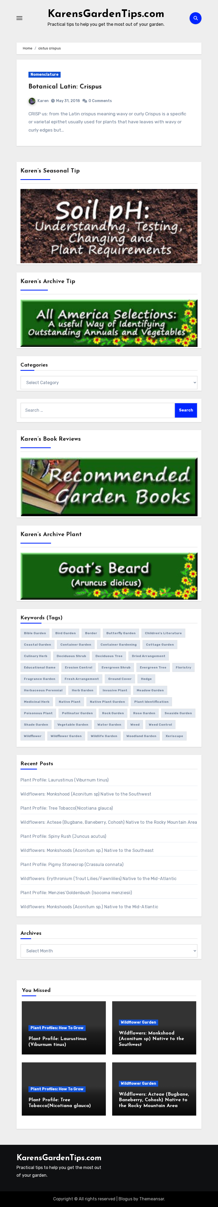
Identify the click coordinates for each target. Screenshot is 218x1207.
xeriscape (174, 736)
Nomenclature (44, 74)
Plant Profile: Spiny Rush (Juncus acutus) (63, 836)
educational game (40, 667)
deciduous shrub (71, 656)
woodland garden (141, 736)
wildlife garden (104, 736)
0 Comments (100, 101)
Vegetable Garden (72, 724)
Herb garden (82, 690)
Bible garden (35, 633)
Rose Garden (144, 713)
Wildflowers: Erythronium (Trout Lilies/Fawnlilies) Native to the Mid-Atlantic (98, 878)
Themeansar (151, 1198)
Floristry (183, 667)
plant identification (151, 702)
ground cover (120, 679)
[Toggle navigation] (19, 18)
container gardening (118, 644)
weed (135, 724)
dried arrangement (148, 656)
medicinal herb (36, 702)
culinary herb (35, 656)
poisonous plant (38, 713)
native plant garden (107, 702)
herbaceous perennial (43, 690)
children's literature (163, 633)
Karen (43, 101)
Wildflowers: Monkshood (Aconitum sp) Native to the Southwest (85, 794)
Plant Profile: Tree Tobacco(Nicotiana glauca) (66, 808)
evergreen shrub (116, 667)
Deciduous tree (109, 656)
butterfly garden (121, 633)
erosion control (78, 667)
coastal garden (37, 644)
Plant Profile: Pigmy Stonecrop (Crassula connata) (71, 864)
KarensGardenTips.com (106, 14)
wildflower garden (66, 736)
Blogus (125, 1198)
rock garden (113, 713)
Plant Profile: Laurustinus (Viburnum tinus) (64, 780)
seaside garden (178, 713)
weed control (160, 724)
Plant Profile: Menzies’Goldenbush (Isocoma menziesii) (76, 892)
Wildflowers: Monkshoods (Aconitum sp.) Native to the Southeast (87, 850)
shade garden (36, 724)
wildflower (32, 736)
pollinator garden (77, 713)
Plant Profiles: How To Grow (57, 1028)
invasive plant (115, 690)
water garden (109, 724)
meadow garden (150, 690)
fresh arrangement (82, 679)
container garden (75, 644)
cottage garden (160, 644)
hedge (146, 679)
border (91, 633)
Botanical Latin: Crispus (65, 87)
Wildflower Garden (138, 1022)
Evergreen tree (153, 667)
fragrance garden (39, 679)
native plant (70, 702)
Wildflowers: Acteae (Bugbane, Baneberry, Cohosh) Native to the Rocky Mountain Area (108, 822)
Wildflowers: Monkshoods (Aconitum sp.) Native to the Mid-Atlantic (89, 906)
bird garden (65, 633)
